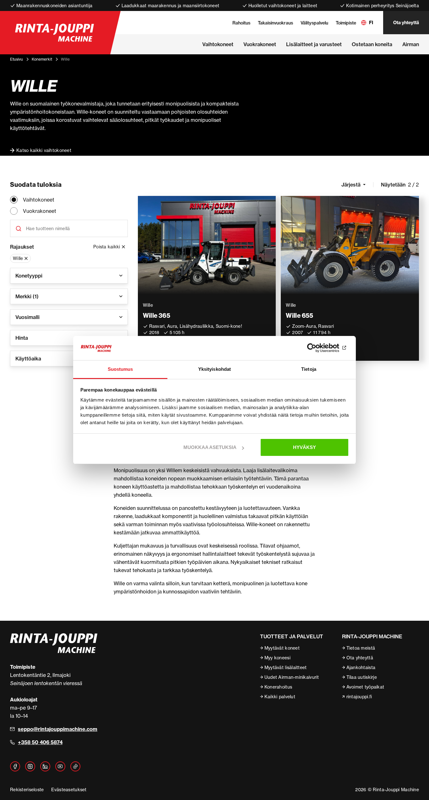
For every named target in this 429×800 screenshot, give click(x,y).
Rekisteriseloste (27, 789)
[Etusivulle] (54, 33)
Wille (18, 258)
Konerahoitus (278, 686)
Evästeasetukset (68, 789)
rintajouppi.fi (359, 696)
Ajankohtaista (361, 667)
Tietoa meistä (360, 648)
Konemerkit (42, 59)
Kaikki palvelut (279, 696)
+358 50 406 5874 (40, 742)
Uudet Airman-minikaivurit (291, 677)
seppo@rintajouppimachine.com (57, 729)
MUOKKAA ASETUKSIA (209, 447)
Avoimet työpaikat (365, 686)
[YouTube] (60, 766)
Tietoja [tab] (308, 369)
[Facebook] (15, 766)
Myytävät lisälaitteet (285, 667)
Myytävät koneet (282, 648)
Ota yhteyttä (406, 22)
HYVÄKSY (304, 447)
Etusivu (16, 59)
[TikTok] (75, 766)
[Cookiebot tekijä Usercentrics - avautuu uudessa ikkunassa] (321, 348)
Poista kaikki (106, 246)
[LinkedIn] (45, 766)
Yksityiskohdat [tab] (214, 369)
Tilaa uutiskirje (361, 677)
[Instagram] (30, 766)
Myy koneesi (277, 657)
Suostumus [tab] (120, 369)
